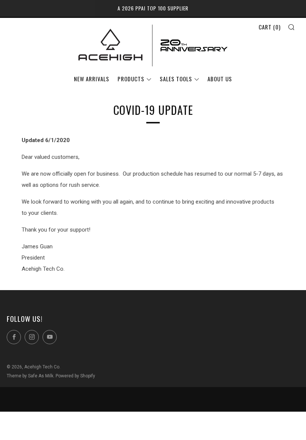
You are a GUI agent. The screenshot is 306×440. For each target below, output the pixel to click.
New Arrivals (91, 79)
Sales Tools (176, 79)
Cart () (270, 27)
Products (131, 79)
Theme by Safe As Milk (30, 375)
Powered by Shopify (75, 375)
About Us (219, 79)
